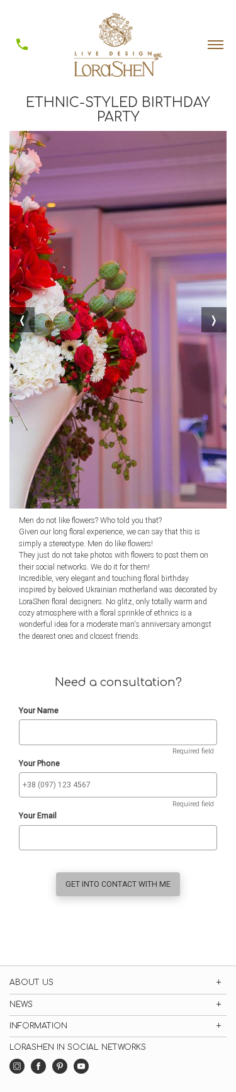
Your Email (38, 815)
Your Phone (39, 763)
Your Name (39, 710)
